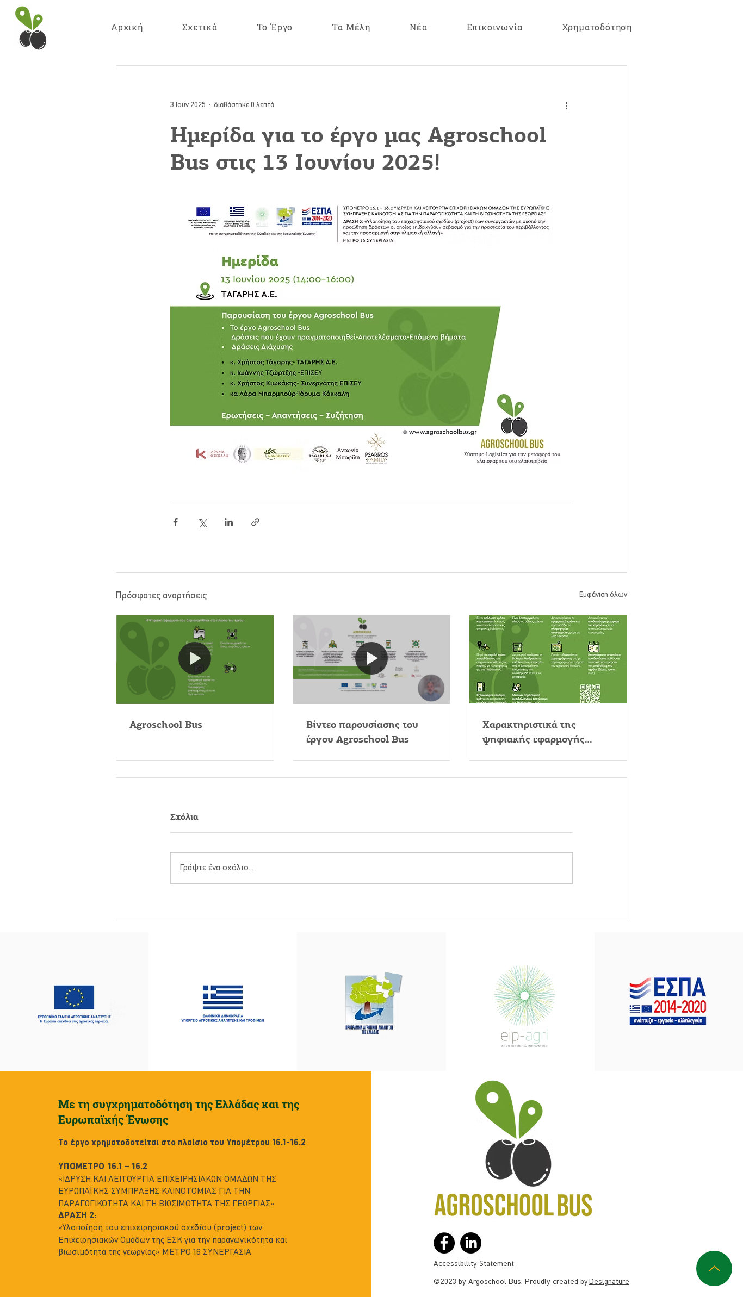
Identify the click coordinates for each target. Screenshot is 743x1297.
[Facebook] (444, 1243)
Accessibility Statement (474, 1264)
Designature (609, 1282)
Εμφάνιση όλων (603, 595)
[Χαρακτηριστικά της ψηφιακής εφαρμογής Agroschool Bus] (548, 659)
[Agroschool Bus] (195, 659)
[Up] (714, 1268)
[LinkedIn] (470, 1243)
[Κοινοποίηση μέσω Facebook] (175, 522)
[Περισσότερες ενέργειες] (566, 104)
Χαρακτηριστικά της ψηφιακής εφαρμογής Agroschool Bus (533, 732)
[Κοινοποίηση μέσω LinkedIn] (229, 522)
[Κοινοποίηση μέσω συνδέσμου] (255, 522)
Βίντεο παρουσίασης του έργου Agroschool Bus (362, 731)
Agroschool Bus (165, 724)
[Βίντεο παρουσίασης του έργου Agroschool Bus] (371, 659)
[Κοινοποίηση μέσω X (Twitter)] (202, 522)
